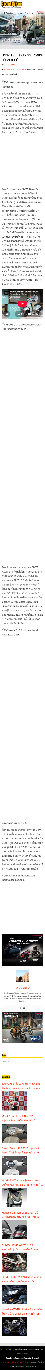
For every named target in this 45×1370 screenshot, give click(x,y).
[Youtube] (24, 1008)
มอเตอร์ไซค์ (11, 1362)
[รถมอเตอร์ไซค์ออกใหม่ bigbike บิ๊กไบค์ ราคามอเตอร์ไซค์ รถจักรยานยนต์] (11, 4)
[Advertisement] (22, 160)
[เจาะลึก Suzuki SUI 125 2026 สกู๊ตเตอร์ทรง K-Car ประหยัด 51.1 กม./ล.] (14, 1133)
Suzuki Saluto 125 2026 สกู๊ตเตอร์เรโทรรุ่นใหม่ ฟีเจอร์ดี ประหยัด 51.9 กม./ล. (21, 1150)
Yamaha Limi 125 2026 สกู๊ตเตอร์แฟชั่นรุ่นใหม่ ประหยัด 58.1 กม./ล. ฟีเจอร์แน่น (21, 1215)
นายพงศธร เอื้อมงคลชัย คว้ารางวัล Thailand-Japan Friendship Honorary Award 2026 (22, 1086)
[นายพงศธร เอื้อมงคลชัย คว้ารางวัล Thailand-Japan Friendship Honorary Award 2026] (14, 1100)
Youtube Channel (31, 1358)
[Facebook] (21, 1008)
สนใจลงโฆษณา (7, 1349)
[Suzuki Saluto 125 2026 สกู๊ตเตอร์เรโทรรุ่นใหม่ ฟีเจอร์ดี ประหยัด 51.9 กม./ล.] (14, 1165)
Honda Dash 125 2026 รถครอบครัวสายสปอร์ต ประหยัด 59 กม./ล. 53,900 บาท (21, 1279)
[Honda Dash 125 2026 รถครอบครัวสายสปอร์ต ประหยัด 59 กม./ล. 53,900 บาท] (14, 1294)
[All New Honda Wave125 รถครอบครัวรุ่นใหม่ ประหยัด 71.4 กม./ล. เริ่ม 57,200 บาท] (14, 1262)
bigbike (19, 1362)
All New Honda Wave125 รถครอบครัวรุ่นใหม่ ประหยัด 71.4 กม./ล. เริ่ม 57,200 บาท (22, 1247)
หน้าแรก (7, 69)
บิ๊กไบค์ (25, 1362)
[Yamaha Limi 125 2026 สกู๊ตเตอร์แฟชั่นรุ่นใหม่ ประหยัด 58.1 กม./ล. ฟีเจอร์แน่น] (14, 1229)
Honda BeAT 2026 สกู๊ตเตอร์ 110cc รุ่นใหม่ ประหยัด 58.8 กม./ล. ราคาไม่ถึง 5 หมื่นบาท (22, 1182)
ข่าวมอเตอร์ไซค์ (18, 69)
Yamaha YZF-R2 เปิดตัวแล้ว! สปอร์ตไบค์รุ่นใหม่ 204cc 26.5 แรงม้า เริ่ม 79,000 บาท (22, 1311)
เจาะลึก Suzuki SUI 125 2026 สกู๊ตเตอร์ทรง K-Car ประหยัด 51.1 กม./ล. (20, 1118)
